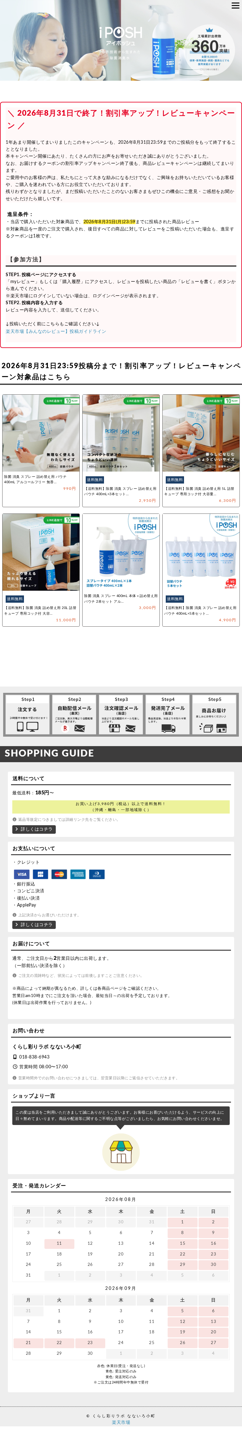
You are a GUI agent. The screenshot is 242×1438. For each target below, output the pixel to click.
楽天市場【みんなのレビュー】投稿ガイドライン (56, 331)
